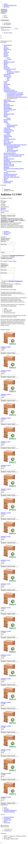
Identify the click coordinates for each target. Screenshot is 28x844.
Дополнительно (5, 825)
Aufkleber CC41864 (6, 678)
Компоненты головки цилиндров (12, 161)
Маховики (6, 167)
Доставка (6, 234)
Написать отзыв (5, 239)
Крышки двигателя (9, 164)
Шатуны (6, 178)
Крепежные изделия (9, 62)
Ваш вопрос (4, 273)
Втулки (9, 70)
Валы (8, 123)
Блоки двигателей (8, 142)
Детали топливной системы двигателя (14, 154)
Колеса (5, 56)
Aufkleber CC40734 (6, 370)
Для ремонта (7, 88)
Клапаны (6, 55)
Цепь (8, 80)
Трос (8, 78)
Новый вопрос (4, 265)
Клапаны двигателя (9, 158)
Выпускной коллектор (10, 153)
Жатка (5, 179)
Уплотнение (7, 84)
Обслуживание (8, 45)
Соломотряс (7, 128)
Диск (8, 57)
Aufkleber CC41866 (6, 726)
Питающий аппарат (9, 113)
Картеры (6, 157)
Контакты (6, 6)
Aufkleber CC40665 (6, 347)
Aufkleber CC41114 (6, 607)
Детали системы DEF (12, 150)
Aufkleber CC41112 (6, 583)
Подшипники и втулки (10, 69)
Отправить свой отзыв (6, 258)
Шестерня (6, 87)
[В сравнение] (18, 353)
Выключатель (7, 49)
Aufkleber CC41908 (6, 773)
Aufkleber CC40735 (6, 394)
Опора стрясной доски (10, 109)
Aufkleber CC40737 (6, 441)
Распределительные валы (10, 174)
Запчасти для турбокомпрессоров (12, 156)
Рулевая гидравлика (12, 125)
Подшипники (10, 73)
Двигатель (6, 140)
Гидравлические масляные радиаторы (17, 97)
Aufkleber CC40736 (6, 418)
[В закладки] (16, 353)
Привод (6, 115)
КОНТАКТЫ (7, 182)
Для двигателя (7, 819)
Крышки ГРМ (7, 163)
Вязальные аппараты (9, 90)
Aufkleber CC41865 (6, 702)
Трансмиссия (7, 132)
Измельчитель (7, 99)
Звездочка (6, 52)
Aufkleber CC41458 (6, 631)
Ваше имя (3, 266)
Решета (6, 120)
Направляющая (8, 108)
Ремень (9, 77)
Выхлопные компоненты (13, 146)
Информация (4, 805)
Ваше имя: (3, 241)
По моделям (7, 822)
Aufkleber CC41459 (6, 655)
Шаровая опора (11, 126)
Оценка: (3, 252)
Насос (5, 170)
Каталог (3, 814)
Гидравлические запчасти (10, 91)
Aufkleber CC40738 (6, 465)
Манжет (6, 63)
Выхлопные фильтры (12, 147)
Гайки (5, 50)
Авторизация (7, 23)
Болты (5, 46)
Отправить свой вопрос (6, 286)
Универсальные (8, 136)
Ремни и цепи (7, 76)
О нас (5, 807)
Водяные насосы (11, 171)
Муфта (5, 64)
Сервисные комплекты (10, 175)
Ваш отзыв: (4, 244)
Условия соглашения (9, 811)
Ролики (6, 81)
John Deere (3, 208)
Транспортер (7, 135)
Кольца (6, 60)
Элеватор (6, 137)
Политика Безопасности (10, 5)
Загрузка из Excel (8, 181)
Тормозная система (9, 130)
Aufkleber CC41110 (6, 536)
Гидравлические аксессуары (14, 95)
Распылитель (7, 119)
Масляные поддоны (9, 165)
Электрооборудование (10, 139)
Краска (9, 118)
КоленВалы (7, 160)
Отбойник (6, 111)
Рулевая (6, 122)
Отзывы (6, 231)
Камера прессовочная (9, 101)
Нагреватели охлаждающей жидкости (14, 168)
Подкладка (6, 67)
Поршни (6, 172)
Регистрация (7, 24)
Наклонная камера (9, 105)
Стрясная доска (8, 129)
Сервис (6, 4)
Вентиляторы (7, 143)
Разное (5, 116)
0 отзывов (4, 217)
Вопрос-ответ (7, 232)
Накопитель (7, 106)
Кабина (6, 53)
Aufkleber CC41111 (5, 560)
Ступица (9, 59)
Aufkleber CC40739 (6, 489)
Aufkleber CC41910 (6, 797)
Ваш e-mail (3, 270)
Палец (5, 112)
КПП (8, 133)
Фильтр (6, 85)
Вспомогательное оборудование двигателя (15, 144)
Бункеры (6, 48)
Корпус (6, 102)
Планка (6, 66)
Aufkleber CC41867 (6, 749)
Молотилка (7, 104)
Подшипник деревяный (13, 71)
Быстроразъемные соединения (15, 92)
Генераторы (10, 149)
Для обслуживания (9, 817)
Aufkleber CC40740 (6, 512)
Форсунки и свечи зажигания (11, 177)
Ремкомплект (7, 74)
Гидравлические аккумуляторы (15, 94)
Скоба (5, 83)
